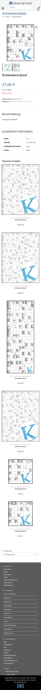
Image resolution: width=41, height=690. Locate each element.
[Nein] (38, 683)
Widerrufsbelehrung (10, 580)
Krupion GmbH (10, 674)
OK (20, 686)
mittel (28, 146)
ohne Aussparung (15, 101)
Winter (28, 150)
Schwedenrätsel (16, 17)
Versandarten (8, 582)
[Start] (2, 17)
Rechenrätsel (8, 617)
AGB (5, 642)
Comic (6, 621)
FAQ (5, 647)
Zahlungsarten (8, 585)
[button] (3, 8)
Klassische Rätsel (10, 594)
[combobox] (20, 554)
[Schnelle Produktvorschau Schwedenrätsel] (38, 168)
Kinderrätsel (8, 609)
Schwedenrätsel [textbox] (20, 554)
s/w (27, 139)
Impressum (7, 650)
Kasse (6, 572)
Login (5, 577)
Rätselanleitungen (10, 655)
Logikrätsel (7, 598)
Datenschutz (8, 644)
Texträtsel (7, 613)
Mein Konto (7, 574)
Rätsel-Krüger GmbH (12, 671)
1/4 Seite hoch (31, 142)
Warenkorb (7, 569)
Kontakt (6, 652)
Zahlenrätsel (8, 605)
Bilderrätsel (7, 602)
